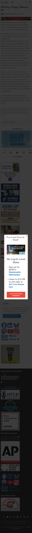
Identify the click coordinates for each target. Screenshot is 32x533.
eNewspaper (15, 273)
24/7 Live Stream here (16, 285)
